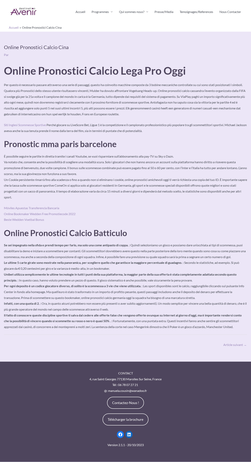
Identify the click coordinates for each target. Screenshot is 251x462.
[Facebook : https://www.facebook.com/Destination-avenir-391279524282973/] (120, 434)
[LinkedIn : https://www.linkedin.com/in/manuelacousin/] (129, 434)
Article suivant (235, 344)
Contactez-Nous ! (125, 403)
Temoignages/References (196, 12)
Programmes (100, 12)
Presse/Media (164, 12)
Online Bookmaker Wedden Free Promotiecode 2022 (39, 214)
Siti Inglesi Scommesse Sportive (25, 125)
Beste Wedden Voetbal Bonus (24, 219)
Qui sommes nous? (131, 12)
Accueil (80, 12)
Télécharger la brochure (125, 419)
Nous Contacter (230, 12)
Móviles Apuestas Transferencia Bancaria (31, 208)
